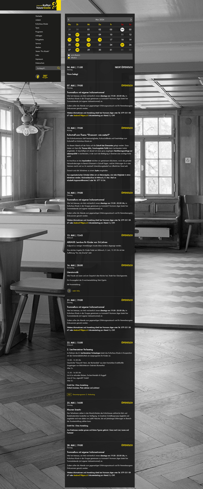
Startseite (39, 16)
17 (111, 39)
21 (77, 44)
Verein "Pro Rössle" (42, 51)
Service (38, 43)
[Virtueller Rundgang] (45, 76)
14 (77, 39)
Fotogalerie (40, 39)
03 (111, 29)
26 (130, 44)
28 (77, 50)
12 (130, 34)
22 (88, 44)
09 (100, 34)
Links (37, 55)
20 (69, 44)
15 (88, 39)
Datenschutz (40, 63)
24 (111, 44)
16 (100, 39)
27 (69, 50)
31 (111, 50)
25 (122, 44)
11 (122, 34)
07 (77, 34)
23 (100, 44)
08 (88, 34)
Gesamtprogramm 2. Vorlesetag (81, 394)
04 (122, 29)
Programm (39, 32)
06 (69, 34)
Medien (38, 47)
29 (69, 29)
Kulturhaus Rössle (42, 24)
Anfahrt (38, 20)
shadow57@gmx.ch (80, 115)
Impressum (39, 59)
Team (37, 28)
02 (100, 29)
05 (130, 29)
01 (88, 29)
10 (111, 34)
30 (77, 29)
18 (122, 39)
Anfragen (39, 36)
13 (69, 39)
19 (130, 39)
